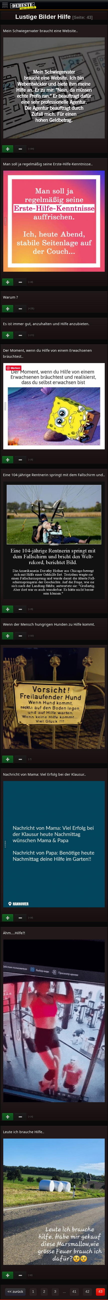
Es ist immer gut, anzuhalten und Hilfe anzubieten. (46, 323)
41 (74, 1291)
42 (87, 1291)
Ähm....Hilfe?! (14, 932)
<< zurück (15, 1291)
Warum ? (10, 297)
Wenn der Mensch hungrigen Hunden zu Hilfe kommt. (49, 624)
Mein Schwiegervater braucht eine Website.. (40, 30)
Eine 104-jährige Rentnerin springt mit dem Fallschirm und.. (54, 474)
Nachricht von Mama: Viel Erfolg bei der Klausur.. (44, 774)
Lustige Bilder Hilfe (43, 16)
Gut (8, 149)
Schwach (20, 149)
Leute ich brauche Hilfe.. (23, 1131)
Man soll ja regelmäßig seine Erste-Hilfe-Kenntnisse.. (48, 164)
